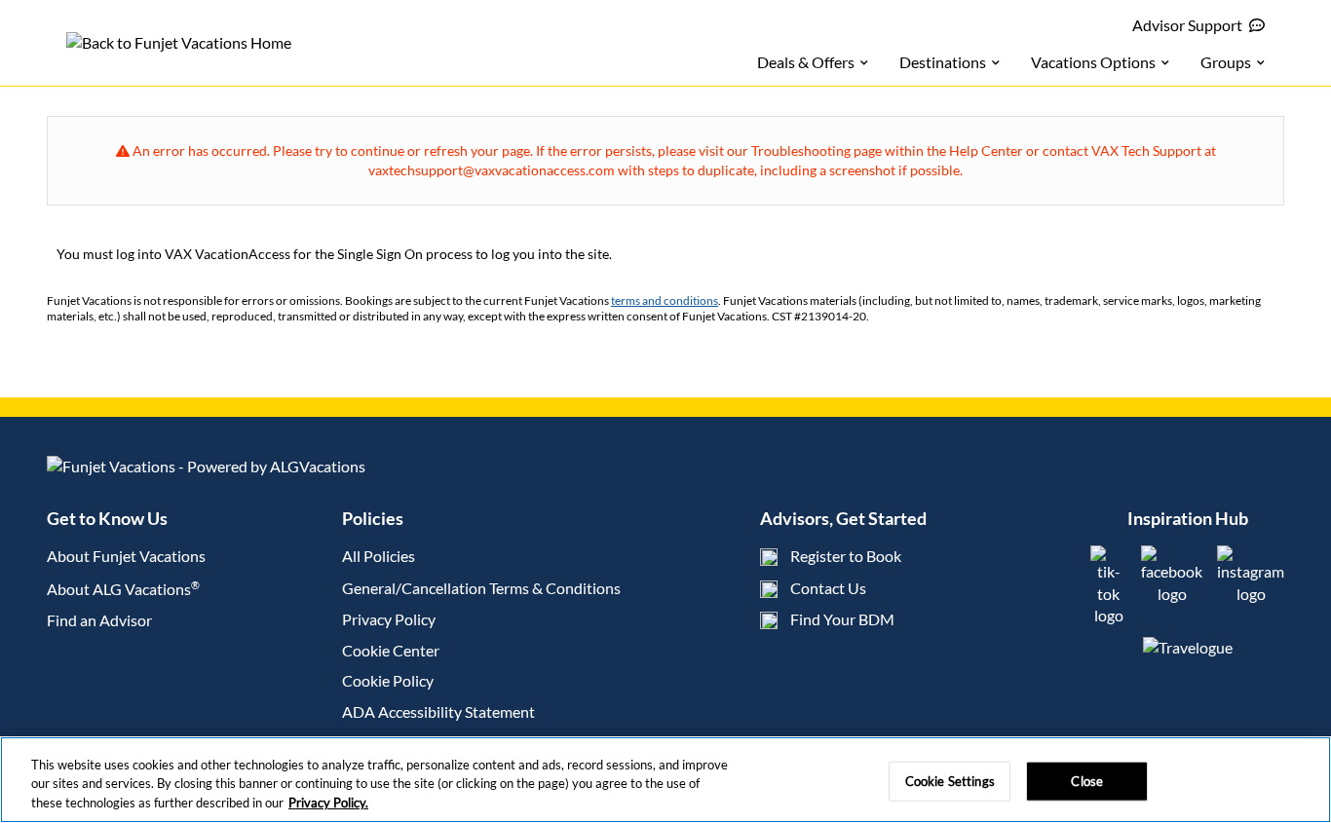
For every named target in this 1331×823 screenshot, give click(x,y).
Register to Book (845, 555)
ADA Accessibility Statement (438, 711)
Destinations (942, 62)
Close (1087, 780)
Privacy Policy (389, 619)
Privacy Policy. (328, 802)
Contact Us (828, 588)
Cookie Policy (388, 680)
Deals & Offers (806, 62)
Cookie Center (390, 650)
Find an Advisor (99, 620)
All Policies (378, 555)
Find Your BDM (842, 619)
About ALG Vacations (123, 589)
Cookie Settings (950, 780)
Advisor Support (1187, 25)
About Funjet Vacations (126, 555)
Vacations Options (1093, 62)
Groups (1225, 62)
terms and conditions (664, 300)
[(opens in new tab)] (1108, 615)
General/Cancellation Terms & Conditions (481, 588)
